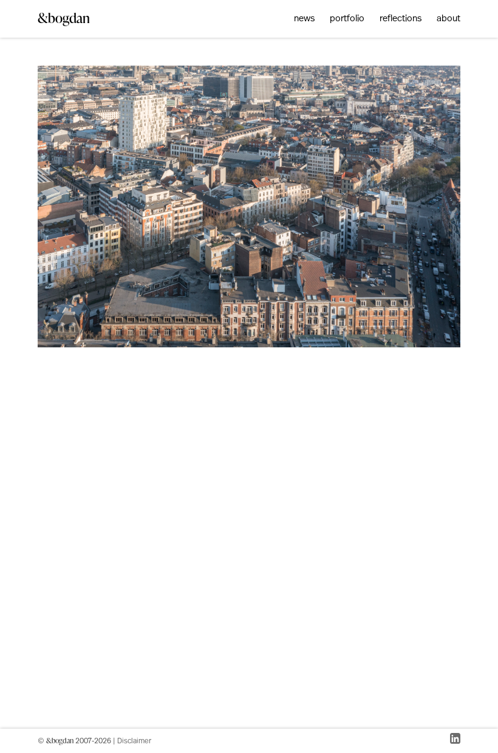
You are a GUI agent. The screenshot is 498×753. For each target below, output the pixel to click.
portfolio (347, 19)
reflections (400, 19)
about (448, 19)
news (304, 19)
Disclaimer (134, 741)
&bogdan (64, 18)
